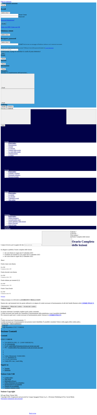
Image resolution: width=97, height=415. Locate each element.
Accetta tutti (30, 306)
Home (74, 231)
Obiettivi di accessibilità (12, 386)
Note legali (8, 379)
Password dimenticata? (7, 20)
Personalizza (5, 306)
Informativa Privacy (10, 381)
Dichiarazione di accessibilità (13, 384)
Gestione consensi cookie (12, 388)
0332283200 (11, 344)
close (3, 125)
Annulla (4, 106)
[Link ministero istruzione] (9, 3)
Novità (74, 233)
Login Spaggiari (49, 48)
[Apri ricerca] (81, 116)
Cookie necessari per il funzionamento (12, 320)
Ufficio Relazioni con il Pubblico (14, 383)
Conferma (10, 106)
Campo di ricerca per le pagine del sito (12, 245)
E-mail (21, 44)
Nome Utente (23, 15)
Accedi (3, 5)
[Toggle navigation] (16, 116)
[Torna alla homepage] (48, 108)
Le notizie (75, 235)
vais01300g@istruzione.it (24, 346)
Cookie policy (9, 377)
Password (21, 17)
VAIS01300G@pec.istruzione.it (25, 347)
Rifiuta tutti (16, 306)
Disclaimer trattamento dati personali (12, 398)
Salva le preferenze (15, 324)
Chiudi (3, 58)
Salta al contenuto (6, 1)
